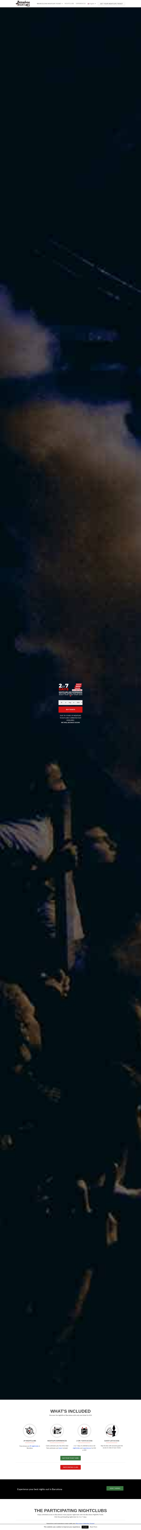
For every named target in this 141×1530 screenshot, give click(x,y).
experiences (87, 1448)
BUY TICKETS (70, 709)
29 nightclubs (34, 1446)
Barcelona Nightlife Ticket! (85, 1523)
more (60, 1448)
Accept (85, 1527)
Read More (93, 1527)
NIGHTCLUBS (69, 3)
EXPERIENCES (81, 3)
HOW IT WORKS (115, 1488)
